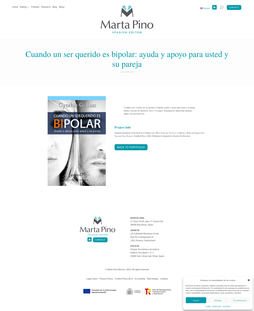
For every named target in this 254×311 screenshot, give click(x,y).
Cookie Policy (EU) (124, 279)
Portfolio (35, 7)
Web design (152, 279)
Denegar (217, 300)
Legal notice (226, 306)
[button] (248, 280)
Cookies (208, 306)
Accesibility (140, 279)
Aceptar (196, 300)
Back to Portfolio (131, 147)
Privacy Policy (216, 306)
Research (46, 7)
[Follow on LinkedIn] (214, 7)
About (61, 7)
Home (15, 7)
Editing (23, 7)
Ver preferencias (239, 300)
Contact (234, 7)
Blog (55, 7)
